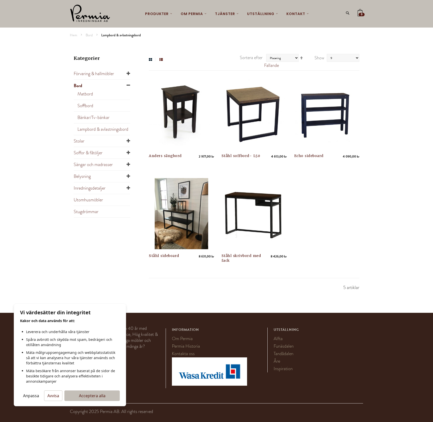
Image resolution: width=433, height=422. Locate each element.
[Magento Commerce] (90, 14)
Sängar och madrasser (93, 164)
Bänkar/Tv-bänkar (93, 117)
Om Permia (182, 338)
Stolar (79, 141)
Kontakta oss (183, 353)
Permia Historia (186, 346)
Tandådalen (283, 353)
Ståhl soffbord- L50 (241, 156)
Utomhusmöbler (88, 200)
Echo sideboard (308, 156)
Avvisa (53, 395)
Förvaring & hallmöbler (94, 73)
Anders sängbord (165, 156)
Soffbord (85, 105)
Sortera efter (251, 57)
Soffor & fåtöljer (88, 153)
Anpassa (31, 395)
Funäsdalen (284, 346)
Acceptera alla (92, 395)
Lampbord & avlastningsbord (102, 129)
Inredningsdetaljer (89, 188)
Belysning (82, 176)
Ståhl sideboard (164, 255)
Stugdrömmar (86, 211)
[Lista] (161, 59)
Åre (277, 361)
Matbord (85, 94)
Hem (74, 35)
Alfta (278, 338)
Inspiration (283, 368)
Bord (89, 35)
